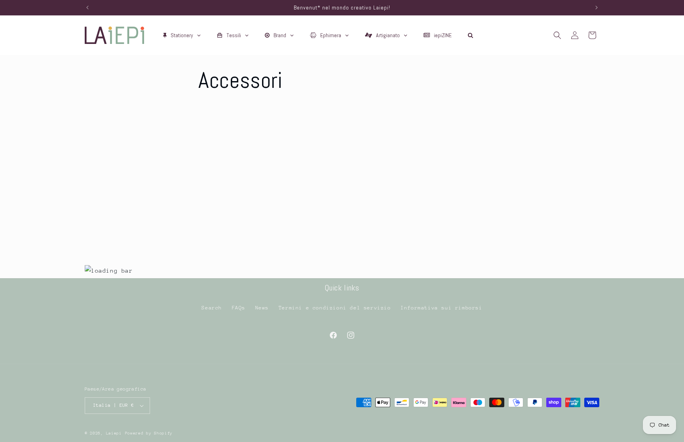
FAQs (238, 308)
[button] (557, 35)
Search (211, 308)
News (262, 308)
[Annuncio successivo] (596, 7)
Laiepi (114, 433)
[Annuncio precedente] (87, 7)
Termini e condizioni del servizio (335, 308)
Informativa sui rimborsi (441, 308)
